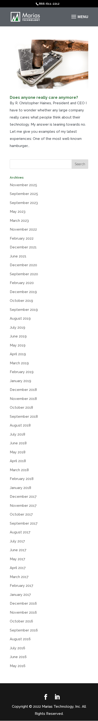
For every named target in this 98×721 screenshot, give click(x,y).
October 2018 (21, 407)
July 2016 (17, 648)
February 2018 (22, 479)
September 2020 (24, 274)
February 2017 (21, 585)
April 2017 (18, 568)
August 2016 (20, 639)
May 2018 (17, 452)
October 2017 (21, 514)
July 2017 (17, 541)
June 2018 (18, 443)
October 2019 (21, 301)
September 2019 (24, 310)
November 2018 (23, 399)
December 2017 (23, 496)
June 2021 (18, 256)
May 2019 (17, 345)
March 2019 (19, 363)
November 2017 (23, 505)
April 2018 (18, 461)
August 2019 (20, 318)
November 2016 (23, 612)
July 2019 (17, 327)
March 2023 (19, 220)
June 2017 (18, 550)
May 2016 (17, 666)
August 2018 (20, 425)
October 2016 (21, 621)
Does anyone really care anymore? (44, 97)
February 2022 (22, 238)
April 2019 (18, 354)
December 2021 (23, 247)
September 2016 (24, 630)
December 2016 (23, 603)
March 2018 (19, 470)
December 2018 (23, 390)
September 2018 (24, 416)
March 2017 (19, 577)
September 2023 (24, 203)
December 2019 (23, 292)
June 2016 (18, 657)
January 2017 (20, 595)
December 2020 (23, 265)
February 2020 (22, 283)
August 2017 (20, 532)
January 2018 (20, 488)
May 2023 (17, 211)
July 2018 (17, 434)
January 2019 (20, 381)
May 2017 (17, 559)
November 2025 (23, 185)
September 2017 (24, 523)
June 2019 (18, 336)
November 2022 (23, 229)
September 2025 (24, 194)
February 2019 (22, 372)
